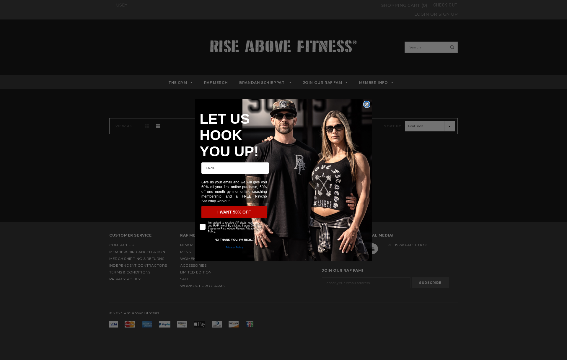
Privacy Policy (234, 247)
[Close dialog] (367, 104)
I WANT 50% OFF (234, 212)
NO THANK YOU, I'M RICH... (234, 239)
